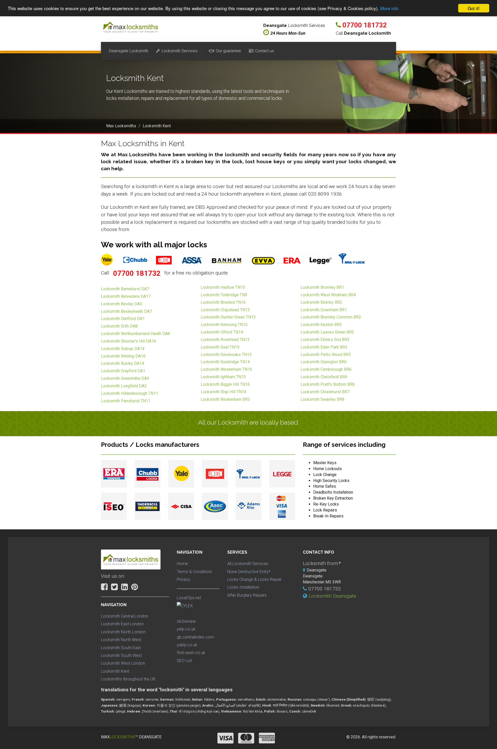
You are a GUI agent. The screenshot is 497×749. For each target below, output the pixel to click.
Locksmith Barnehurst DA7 (125, 288)
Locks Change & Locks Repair (254, 579)
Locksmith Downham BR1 (324, 309)
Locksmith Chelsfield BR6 (324, 376)
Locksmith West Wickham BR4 (328, 294)
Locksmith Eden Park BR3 (324, 347)
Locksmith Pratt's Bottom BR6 (328, 384)
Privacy (183, 579)
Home (182, 563)
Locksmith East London (122, 623)
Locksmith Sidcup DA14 (122, 348)
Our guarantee (228, 50)
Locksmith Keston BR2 (321, 324)
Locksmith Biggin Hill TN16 (225, 384)
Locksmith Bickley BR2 (321, 302)
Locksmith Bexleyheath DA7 (126, 311)
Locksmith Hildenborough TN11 (129, 393)
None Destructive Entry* (249, 571)
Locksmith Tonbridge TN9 (224, 294)
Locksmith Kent (115, 671)
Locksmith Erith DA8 (119, 326)
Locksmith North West (121, 639)
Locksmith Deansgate (332, 596)
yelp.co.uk (186, 629)
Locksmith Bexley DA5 (121, 303)
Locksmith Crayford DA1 (123, 370)
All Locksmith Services (247, 563)
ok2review (186, 621)
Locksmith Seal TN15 (220, 347)
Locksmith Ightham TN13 (223, 376)
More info (389, 8)
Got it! (474, 8)
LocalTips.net (189, 597)
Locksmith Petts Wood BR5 (326, 354)
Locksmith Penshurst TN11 (125, 400)
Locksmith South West (121, 655)
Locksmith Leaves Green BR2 (327, 332)
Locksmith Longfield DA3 (124, 385)
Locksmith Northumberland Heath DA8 (135, 333)
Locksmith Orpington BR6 (324, 361)
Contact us (264, 50)
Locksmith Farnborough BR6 (326, 369)
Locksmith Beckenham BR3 (225, 399)
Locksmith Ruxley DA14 (122, 363)
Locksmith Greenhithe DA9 (125, 378)
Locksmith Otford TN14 (222, 332)
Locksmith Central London (124, 616)
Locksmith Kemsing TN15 (224, 324)
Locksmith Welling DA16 (123, 356)
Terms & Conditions (194, 571)
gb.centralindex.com (195, 637)
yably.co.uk (187, 644)
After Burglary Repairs (247, 595)
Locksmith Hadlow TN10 (223, 287)
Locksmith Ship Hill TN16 (223, 391)
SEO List (184, 660)
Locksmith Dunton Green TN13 (228, 317)
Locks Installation (243, 587)
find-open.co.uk (191, 652)
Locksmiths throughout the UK (128, 679)
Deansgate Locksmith (128, 50)
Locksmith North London (123, 631)
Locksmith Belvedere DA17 (126, 296)
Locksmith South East (121, 647)
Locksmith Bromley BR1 (322, 287)
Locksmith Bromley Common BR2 (331, 317)
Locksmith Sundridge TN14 (225, 361)
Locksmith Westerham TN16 (226, 369)
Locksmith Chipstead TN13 (225, 309)
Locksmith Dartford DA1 (123, 318)
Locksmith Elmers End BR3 (325, 339)
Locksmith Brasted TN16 (223, 302)
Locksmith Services (180, 50)
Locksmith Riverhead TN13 (225, 339)
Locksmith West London (123, 663)
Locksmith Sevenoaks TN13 (226, 354)
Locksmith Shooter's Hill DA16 (128, 341)
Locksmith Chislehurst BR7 (325, 391)
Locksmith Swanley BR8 (322, 399)
